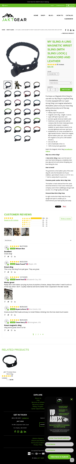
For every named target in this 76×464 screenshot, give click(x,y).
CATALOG (69, 15)
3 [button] (38, 334)
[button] (52, 64)
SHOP (43, 15)
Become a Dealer (38, 404)
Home (3, 29)
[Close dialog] (71, 399)
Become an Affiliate (38, 402)
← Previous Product (67, 33)
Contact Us (25, 418)
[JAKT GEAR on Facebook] (65, 30)
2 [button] (35, 334)
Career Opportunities (38, 409)
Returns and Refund (38, 440)
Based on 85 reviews (11, 220)
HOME (36, 15)
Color (49, 71)
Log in (52, 5)
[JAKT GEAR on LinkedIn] (73, 30)
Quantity (50, 87)
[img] (14, 246)
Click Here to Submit (59, 457)
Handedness (53, 80)
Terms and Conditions (38, 443)
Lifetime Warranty (38, 438)
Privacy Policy (38, 445)
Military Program (38, 406)
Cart (71, 5)
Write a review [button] (66, 219)
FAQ (38, 400)
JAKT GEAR (40, 458)
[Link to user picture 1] (8, 294)
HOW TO (60, 15)
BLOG (51, 15)
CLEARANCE (68, 19)
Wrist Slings (10, 29)
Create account (60, 5)
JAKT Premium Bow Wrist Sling (10, 373)
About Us (38, 398)
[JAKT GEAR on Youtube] (70, 30)
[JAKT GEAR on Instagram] (68, 30)
